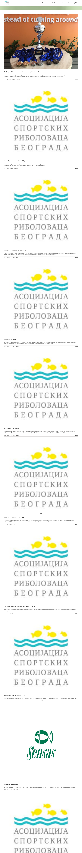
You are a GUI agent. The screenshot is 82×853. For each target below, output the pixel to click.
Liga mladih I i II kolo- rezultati (10, 339)
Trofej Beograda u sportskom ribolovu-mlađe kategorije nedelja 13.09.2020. (19, 606)
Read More (76, 79)
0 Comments (18, 79)
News (14, 79)
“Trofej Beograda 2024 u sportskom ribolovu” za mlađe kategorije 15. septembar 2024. (22, 72)
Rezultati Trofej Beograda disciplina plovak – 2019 (14, 695)
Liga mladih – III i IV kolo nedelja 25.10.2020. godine (15, 250)
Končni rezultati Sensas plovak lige (11, 784)
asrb (5, 79)
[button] (75, 2)
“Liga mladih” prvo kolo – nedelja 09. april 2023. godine (15, 161)
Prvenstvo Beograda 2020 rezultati (11, 428)
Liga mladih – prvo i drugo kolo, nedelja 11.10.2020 (14, 517)
